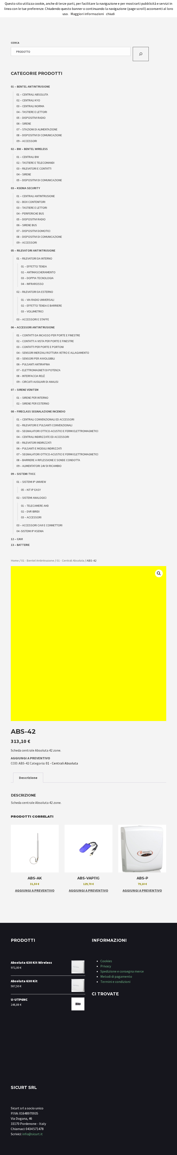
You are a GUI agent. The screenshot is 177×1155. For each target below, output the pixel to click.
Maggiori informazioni (87, 14)
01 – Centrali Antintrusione (35, 196)
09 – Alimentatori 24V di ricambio (39, 466)
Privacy (105, 966)
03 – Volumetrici (32, 311)
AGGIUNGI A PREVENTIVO (30, 758)
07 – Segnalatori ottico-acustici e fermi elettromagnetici (57, 454)
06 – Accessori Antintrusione (33, 327)
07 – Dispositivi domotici (33, 231)
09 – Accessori (26, 141)
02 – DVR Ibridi (30, 511)
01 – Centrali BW (27, 157)
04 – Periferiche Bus (30, 213)
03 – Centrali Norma (30, 106)
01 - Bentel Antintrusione (37, 560)
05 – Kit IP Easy (31, 490)
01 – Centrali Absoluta (32, 94)
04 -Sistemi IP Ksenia (30, 531)
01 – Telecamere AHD (35, 506)
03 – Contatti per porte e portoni (40, 347)
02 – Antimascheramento (38, 272)
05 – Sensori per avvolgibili (35, 358)
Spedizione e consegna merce (122, 971)
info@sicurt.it (32, 1134)
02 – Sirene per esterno (32, 403)
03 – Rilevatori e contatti (33, 168)
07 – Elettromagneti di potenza (38, 370)
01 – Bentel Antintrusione (30, 86)
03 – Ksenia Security (25, 188)
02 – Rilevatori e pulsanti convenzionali (44, 425)
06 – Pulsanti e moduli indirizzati (39, 448)
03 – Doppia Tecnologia (37, 278)
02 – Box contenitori (30, 202)
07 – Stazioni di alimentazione (36, 129)
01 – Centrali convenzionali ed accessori (45, 419)
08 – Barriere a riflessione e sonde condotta (48, 460)
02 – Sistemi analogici (31, 498)
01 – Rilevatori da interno (34, 258)
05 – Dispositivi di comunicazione (39, 180)
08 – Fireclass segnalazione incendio (38, 411)
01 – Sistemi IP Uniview (31, 482)
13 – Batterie (20, 545)
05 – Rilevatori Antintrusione (33, 250)
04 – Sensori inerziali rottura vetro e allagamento (52, 353)
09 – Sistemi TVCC (23, 474)
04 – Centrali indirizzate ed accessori (42, 437)
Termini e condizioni (115, 981)
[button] (159, 573)
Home (15, 560)
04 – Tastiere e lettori (31, 112)
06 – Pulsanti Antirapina (33, 364)
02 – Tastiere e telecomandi (35, 163)
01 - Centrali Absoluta (70, 560)
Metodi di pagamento (116, 976)
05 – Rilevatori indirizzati (33, 443)
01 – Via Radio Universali (37, 300)
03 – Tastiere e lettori (31, 208)
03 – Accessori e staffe (32, 319)
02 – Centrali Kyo (28, 100)
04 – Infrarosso (32, 284)
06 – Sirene (23, 123)
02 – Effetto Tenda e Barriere (41, 305)
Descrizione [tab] (28, 777)
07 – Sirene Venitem (24, 390)
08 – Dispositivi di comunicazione (39, 135)
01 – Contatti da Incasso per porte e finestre (48, 335)
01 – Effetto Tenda (34, 266)
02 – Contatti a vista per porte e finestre (45, 341)
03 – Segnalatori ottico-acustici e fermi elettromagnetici (57, 431)
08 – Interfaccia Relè (30, 376)
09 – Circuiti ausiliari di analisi (37, 382)
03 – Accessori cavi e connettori (39, 525)
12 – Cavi (17, 539)
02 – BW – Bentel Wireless (29, 149)
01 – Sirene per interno (32, 398)
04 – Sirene (23, 174)
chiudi (110, 14)
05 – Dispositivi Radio (31, 118)
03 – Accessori (31, 517)
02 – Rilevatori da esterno (34, 292)
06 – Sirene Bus (26, 225)
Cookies (106, 961)
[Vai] (141, 54)
